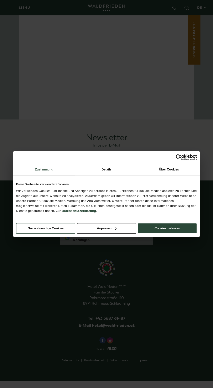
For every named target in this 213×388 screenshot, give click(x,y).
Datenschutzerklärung (79, 211)
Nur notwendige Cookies (46, 228)
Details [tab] (107, 169)
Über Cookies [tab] (169, 169)
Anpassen (104, 228)
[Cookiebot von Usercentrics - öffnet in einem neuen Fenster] (179, 157)
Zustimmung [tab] (44, 169)
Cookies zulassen (167, 228)
